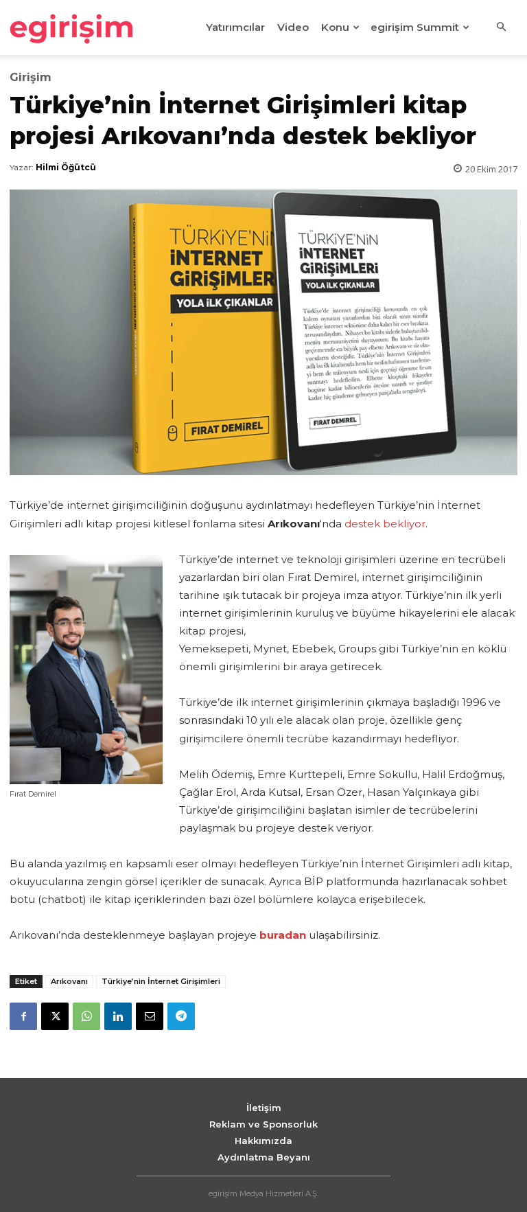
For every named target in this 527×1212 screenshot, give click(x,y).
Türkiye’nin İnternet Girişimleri (161, 981)
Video (293, 27)
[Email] (149, 1016)
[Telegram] (181, 1016)
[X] (55, 1016)
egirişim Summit (415, 27)
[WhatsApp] (86, 1016)
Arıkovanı (69, 981)
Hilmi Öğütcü (66, 167)
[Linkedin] (118, 1016)
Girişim (30, 77)
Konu (335, 27)
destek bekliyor (384, 523)
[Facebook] (23, 1016)
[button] (500, 27)
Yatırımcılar (235, 27)
